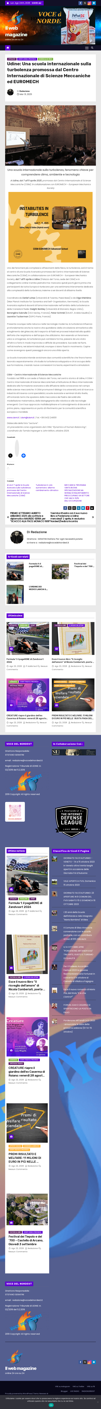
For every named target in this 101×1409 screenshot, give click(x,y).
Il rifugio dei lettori (76, 625)
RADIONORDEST (88, 1391)
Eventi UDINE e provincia (27, 59)
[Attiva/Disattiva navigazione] (87, 48)
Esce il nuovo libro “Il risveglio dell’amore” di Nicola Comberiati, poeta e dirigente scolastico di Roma (73, 662)
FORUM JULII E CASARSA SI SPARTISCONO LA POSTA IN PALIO (77, 1008)
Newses (42, 1393)
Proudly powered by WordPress (19, 1393)
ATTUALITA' (11, 59)
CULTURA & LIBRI (60, 625)
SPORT (33, 625)
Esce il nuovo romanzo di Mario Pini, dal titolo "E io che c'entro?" (79, 993)
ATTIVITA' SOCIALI (60, 682)
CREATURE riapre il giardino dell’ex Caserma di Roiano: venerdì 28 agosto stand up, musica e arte (26, 718)
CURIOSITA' (13, 682)
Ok (51, 1405)
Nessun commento (18, 914)
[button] (93, 48)
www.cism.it (13, 417)
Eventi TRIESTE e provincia (29, 682)
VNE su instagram (62, 1386)
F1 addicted (31, 666)
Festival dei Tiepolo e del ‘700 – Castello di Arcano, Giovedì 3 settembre (26, 1240)
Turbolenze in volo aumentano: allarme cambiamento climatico (47, 488)
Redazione (24, 91)
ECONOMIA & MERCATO (77, 682)
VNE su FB (91, 1386)
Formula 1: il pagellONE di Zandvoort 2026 (37, 566)
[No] (97, 1402)
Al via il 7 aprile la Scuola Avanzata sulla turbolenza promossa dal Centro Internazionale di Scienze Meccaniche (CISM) (19, 490)
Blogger (64, 1391)
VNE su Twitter (78, 1386)
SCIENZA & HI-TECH (45, 59)
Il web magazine (20, 1368)
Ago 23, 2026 (15, 666)
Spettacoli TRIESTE (16, 686)
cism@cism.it (27, 417)
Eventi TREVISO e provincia (64, 686)
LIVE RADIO (74, 1391)
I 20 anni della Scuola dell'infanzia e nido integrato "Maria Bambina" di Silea (78, 916)
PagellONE (23, 625)
